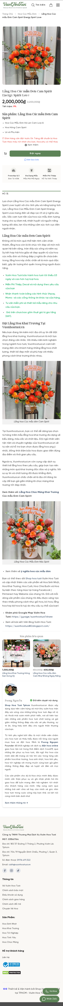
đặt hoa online (50, 746)
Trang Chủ (7, 14)
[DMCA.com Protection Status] (11, 972)
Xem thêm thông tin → (16, 803)
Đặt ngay (35, 153)
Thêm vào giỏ (5, 154)
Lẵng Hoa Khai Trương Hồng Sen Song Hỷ (16, 674)
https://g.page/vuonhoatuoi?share (32, 617)
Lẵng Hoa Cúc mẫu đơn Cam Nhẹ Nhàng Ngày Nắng (47, 674)
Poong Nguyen (49, 742)
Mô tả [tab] (5, 194)
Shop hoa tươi (34, 578)
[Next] (59, 657)
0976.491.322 (23, 860)
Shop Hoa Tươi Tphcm (17, 705)
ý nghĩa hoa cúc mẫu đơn (36, 571)
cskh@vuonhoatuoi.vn (20, 865)
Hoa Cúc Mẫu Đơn (27, 14)
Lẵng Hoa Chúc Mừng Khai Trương (39, 492)
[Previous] (4, 657)
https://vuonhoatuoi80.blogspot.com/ (28, 626)
